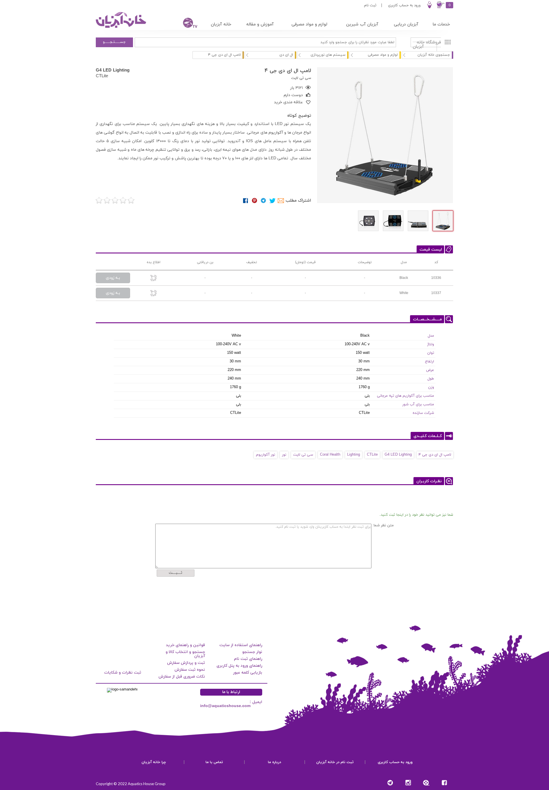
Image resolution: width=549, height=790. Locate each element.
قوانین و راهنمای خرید (185, 645)
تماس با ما (214, 762)
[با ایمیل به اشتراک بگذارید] (281, 200)
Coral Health (330, 454)
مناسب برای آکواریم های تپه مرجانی (405, 395)
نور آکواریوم (265, 454)
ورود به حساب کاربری (404, 5)
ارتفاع (429, 361)
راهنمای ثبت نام (248, 659)
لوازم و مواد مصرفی (383, 54)
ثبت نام (370, 5)
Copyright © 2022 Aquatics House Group (131, 783)
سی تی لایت (303, 454)
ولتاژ (430, 344)
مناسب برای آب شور (418, 404)
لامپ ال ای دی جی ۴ (435, 454)
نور (284, 454)
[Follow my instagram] (408, 782)
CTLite (102, 75)
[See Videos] (426, 782)
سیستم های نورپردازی (328, 54)
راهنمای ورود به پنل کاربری (239, 665)
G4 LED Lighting (113, 70)
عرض (430, 370)
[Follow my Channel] (390, 782)
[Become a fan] (444, 782)
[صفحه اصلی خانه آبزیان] (121, 27)
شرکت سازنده (423, 413)
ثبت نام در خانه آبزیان (335, 762)
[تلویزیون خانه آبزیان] (186, 23)
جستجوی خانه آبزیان (433, 54)
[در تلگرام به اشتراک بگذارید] (263, 200)
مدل (431, 335)
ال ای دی (286, 54)
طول (430, 378)
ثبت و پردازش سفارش (186, 663)
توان (430, 353)
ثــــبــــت (175, 572)
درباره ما (274, 762)
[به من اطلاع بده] (153, 278)
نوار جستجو (252, 652)
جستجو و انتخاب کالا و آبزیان (185, 654)
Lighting (353, 454)
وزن (431, 387)
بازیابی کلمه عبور (247, 672)
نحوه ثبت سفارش (189, 669)
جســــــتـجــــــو (114, 42)
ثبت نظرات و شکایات (122, 672)
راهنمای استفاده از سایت (240, 645)
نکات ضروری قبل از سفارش (181, 676)
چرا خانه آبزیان (154, 762)
